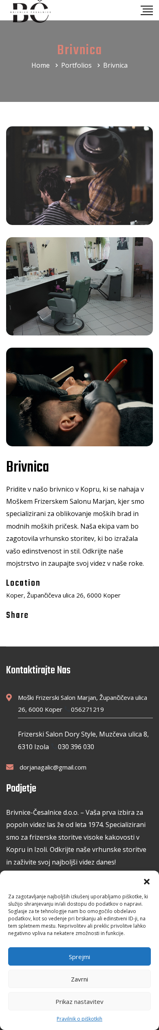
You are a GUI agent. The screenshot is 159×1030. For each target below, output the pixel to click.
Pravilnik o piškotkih (79, 1018)
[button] (147, 881)
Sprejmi (79, 957)
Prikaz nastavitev (79, 1001)
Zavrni (79, 979)
